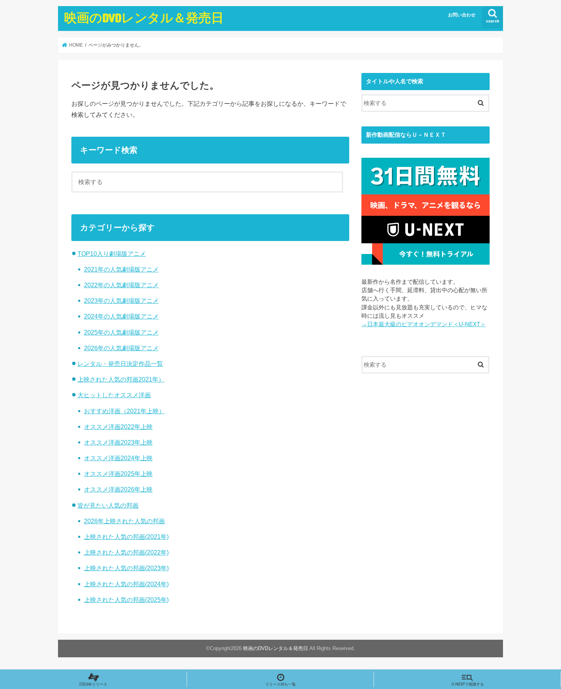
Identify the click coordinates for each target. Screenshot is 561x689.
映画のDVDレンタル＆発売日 (144, 17)
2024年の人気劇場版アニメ (121, 316)
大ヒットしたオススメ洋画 (114, 394)
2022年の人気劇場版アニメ (121, 284)
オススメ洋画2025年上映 (118, 473)
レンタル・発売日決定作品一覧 (120, 363)
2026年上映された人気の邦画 (124, 521)
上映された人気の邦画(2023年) (126, 567)
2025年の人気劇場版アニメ (121, 332)
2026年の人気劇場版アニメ (121, 347)
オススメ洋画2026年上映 (118, 489)
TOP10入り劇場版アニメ (111, 253)
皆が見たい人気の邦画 (108, 505)
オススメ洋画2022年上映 (118, 426)
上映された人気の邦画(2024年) (126, 584)
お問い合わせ (462, 15)
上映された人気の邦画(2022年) (126, 552)
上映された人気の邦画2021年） (120, 379)
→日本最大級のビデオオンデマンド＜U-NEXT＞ (423, 324)
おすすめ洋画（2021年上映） (124, 411)
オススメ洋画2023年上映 (118, 442)
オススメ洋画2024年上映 (118, 457)
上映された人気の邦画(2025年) (126, 599)
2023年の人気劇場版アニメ (121, 300)
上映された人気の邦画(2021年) (126, 536)
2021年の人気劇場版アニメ (121, 269)
